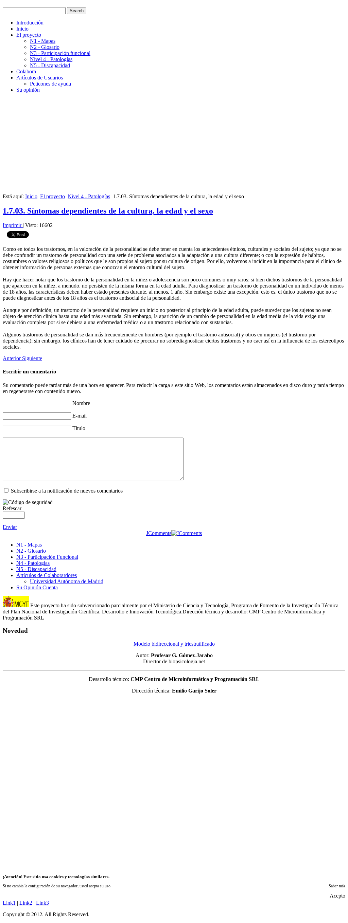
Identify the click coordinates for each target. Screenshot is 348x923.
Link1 (9, 903)
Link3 (42, 903)
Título (78, 428)
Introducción (30, 22)
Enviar (10, 527)
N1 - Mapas (42, 41)
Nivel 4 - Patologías (51, 59)
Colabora (26, 71)
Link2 (25, 903)
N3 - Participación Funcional (47, 557)
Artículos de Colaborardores (46, 575)
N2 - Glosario (44, 47)
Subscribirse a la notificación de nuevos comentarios (67, 491)
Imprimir (13, 225)
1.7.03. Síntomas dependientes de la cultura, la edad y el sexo (108, 210)
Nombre (81, 403)
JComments (158, 533)
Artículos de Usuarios (39, 77)
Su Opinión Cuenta (37, 587)
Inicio (22, 29)
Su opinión (28, 90)
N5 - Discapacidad (50, 65)
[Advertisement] (174, 145)
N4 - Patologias (33, 563)
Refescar (12, 508)
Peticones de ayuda (50, 84)
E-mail (79, 416)
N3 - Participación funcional (60, 53)
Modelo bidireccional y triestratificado (174, 644)
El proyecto (28, 35)
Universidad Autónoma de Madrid (66, 581)
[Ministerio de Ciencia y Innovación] (16, 605)
